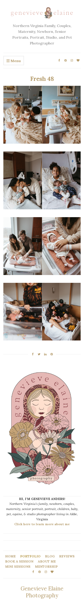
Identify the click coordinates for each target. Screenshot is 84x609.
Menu (15, 61)
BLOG (50, 556)
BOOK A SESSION (19, 561)
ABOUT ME (47, 561)
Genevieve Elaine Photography (42, 592)
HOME (10, 556)
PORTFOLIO (30, 556)
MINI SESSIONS (17, 567)
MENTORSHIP (46, 567)
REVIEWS (67, 556)
